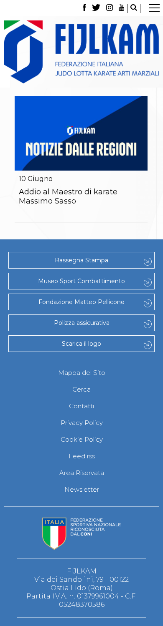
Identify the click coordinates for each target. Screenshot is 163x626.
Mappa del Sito (81, 373)
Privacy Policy (82, 423)
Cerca (81, 389)
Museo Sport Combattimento (81, 281)
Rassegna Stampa (81, 260)
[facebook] (84, 8)
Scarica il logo (81, 343)
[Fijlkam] (81, 51)
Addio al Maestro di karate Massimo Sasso (68, 196)
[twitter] (96, 8)
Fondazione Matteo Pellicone (81, 302)
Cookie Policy (82, 439)
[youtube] (121, 8)
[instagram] (109, 8)
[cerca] (133, 8)
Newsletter (81, 489)
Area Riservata (81, 473)
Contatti (81, 406)
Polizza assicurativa (82, 323)
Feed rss (82, 456)
